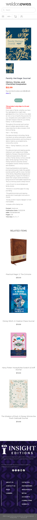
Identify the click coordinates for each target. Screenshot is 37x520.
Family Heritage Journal (18, 78)
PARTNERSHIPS (27, 486)
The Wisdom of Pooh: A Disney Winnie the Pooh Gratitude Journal (18, 417)
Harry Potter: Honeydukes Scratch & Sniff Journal (18, 369)
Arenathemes (20, 516)
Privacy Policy (13, 517)
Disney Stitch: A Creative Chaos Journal (18, 321)
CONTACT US (10, 486)
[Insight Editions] (18, 3)
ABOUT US (9, 482)
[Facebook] (13, 470)
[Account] (21, 16)
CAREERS (9, 493)
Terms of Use (24, 517)
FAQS (8, 489)
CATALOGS (26, 482)
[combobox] (18, 10)
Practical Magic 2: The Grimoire (18, 274)
